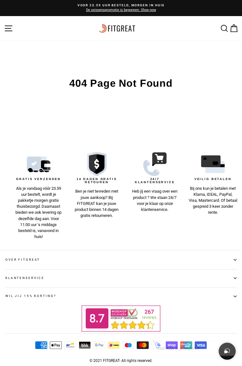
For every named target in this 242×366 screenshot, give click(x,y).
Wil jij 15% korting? (30, 296)
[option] (121, 8)
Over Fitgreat (22, 259)
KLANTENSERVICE (24, 278)
